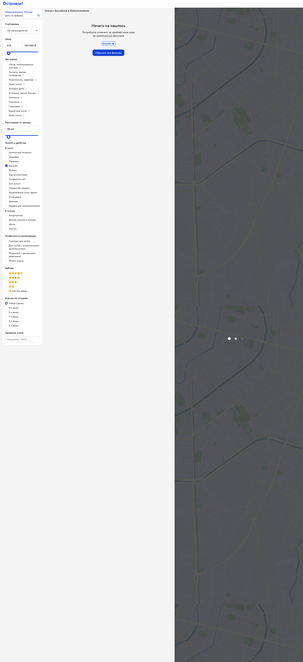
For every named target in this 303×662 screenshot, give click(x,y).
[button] (22, 13)
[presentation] (22, 30)
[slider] (8, 53)
